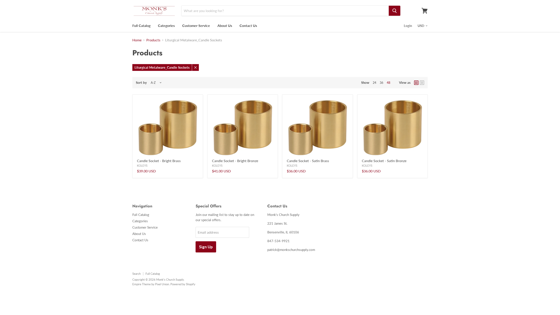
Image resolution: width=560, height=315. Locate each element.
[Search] (394, 11)
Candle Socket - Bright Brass (159, 161)
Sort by (141, 82)
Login (408, 26)
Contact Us (248, 25)
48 (388, 82)
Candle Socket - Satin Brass (308, 161)
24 (374, 82)
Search (136, 273)
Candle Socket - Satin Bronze (384, 161)
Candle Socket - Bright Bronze (235, 161)
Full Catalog (141, 25)
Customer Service (196, 25)
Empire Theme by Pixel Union (150, 284)
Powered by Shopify (182, 284)
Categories (166, 25)
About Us (224, 25)
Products (153, 40)
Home (137, 40)
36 (381, 82)
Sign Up (206, 246)
